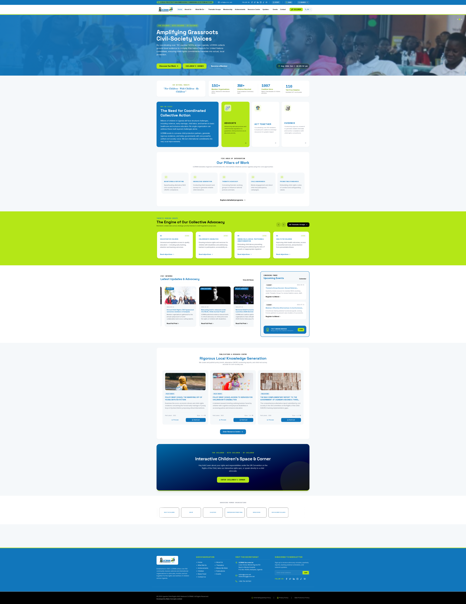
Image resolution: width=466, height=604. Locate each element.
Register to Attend (272, 293)
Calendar (302, 279)
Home (200, 562)
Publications (220, 571)
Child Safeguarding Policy (262, 598)
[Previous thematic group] (278, 224)
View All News (248, 280)
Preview (176, 420)
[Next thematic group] (283, 224)
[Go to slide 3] (461, 19)
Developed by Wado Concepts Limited (169, 599)
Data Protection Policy (302, 598)
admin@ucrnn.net (245, 574)
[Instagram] (261, 2)
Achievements (203, 568)
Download (197, 420)
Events (218, 574)
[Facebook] (252, 2)
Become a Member (219, 66)
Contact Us (202, 577)
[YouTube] (266, 2)
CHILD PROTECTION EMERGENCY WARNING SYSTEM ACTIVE (186, 2)
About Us (219, 562)
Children (201, 571)
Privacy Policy (283, 598)
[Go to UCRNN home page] (167, 560)
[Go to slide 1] (457, 19)
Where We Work (222, 568)
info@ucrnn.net (226, 2)
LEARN (301, 329)
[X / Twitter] (255, 2)
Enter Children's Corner (233, 480)
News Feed (202, 574)
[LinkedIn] (258, 2)
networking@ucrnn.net (247, 576)
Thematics (220, 565)
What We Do (202, 565)
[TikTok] (263, 2)
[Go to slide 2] (459, 19)
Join (305, 573)
